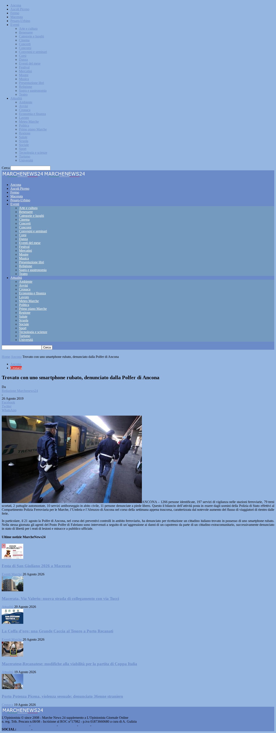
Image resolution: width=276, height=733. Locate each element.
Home (6, 357)
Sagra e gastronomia (33, 90)
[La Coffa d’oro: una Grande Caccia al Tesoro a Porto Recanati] (12, 622)
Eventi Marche (12, 574)
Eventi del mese (30, 63)
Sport (22, 149)
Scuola (23, 141)
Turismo (24, 156)
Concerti (25, 44)
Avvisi (23, 106)
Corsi (22, 55)
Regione (24, 133)
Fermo (14, 13)
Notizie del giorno (43, 725)
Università (26, 160)
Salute (23, 137)
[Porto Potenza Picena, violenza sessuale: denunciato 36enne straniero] (12, 688)
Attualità (16, 98)
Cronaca (24, 110)
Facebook (23, 729)
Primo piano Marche (33, 129)
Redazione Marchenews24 (20, 391)
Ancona (15, 5)
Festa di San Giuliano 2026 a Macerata (36, 566)
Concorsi (25, 48)
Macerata (16, 17)
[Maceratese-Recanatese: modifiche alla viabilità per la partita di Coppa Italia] (12, 655)
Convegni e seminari (33, 52)
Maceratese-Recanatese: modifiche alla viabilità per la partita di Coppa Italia (69, 664)
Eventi (14, 24)
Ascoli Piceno (19, 9)
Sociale (24, 145)
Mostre (23, 75)
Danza (23, 59)
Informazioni (67, 725)
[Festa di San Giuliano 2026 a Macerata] (12, 557)
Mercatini (25, 71)
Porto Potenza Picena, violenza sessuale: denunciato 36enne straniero (62, 696)
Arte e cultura (28, 28)
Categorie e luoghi (31, 36)
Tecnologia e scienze (33, 152)
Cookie (97, 725)
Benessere (26, 32)
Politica (24, 125)
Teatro (23, 94)
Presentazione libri (31, 83)
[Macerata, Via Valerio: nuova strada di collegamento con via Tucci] (12, 590)
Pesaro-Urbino (20, 21)
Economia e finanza (32, 114)
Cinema (24, 40)
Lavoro (24, 118)
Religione (25, 87)
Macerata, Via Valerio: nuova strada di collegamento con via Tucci (60, 598)
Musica (24, 79)
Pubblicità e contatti (15, 725)
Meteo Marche (29, 121)
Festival (24, 67)
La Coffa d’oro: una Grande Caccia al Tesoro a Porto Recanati (57, 631)
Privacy (84, 725)
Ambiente (25, 102)
